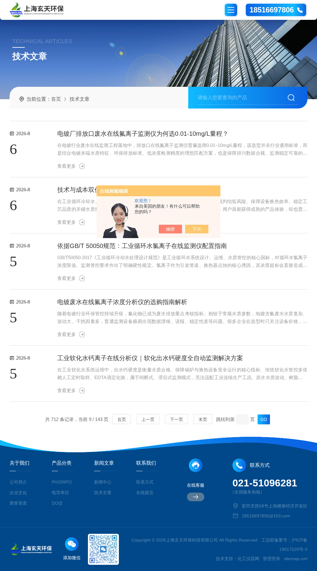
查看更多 (66, 166)
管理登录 (271, 558)
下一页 (176, 419)
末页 (202, 419)
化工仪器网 (248, 558)
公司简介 (18, 482)
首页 (56, 99)
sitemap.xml (295, 558)
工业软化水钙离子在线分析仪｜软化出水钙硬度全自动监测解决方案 (150, 358)
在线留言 (145, 492)
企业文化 (18, 492)
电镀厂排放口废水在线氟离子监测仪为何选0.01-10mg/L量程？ (142, 133)
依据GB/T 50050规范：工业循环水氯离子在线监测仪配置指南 (142, 245)
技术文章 (102, 492)
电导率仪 (60, 492)
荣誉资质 (18, 503)
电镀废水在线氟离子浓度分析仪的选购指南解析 (122, 302)
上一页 (147, 419)
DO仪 (57, 503)
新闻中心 (102, 482)
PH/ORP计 (62, 482)
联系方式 (145, 482)
